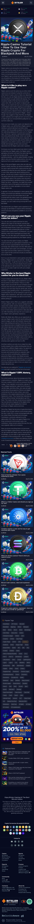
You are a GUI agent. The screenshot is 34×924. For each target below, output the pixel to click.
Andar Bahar (6, 624)
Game (17, 650)
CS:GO (14, 641)
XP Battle (21, 704)
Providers (5, 860)
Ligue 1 (10, 662)
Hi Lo (26, 653)
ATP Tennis (14, 624)
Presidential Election (8, 674)
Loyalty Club (22, 869)
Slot (10, 686)
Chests (17, 635)
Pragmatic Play (6, 671)
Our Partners (6, 881)
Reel (12, 680)
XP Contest (6, 707)
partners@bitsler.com (8, 889)
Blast (4, 629)
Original (28, 665)
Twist (10, 695)
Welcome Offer (23, 701)
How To (11, 656)
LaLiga (19, 659)
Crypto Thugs (6, 641)
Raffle (21, 677)
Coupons (5, 638)
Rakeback (5, 680)
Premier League (25, 671)
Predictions (16, 671)
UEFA (21, 695)
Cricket (12, 638)
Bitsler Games (6, 857)
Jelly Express (6, 659)
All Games (5, 855)
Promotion (24, 674)
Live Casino (5, 858)
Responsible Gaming (25, 892)
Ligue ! (4, 662)
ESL (23, 647)
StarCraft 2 (11, 689)
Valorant (15, 698)
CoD (22, 635)
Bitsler (19, 627)
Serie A (5, 686)
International (18, 656)
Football (5, 650)
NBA (13, 665)
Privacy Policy (23, 890)
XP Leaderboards (15, 707)
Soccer (20, 686)
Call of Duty (6, 632)
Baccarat (22, 624)
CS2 (19, 641)
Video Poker (27, 698)
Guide (20, 653)
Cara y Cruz (14, 632)
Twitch (16, 695)
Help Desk (5, 890)
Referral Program (24, 871)
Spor (26, 686)
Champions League (8, 635)
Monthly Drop (6, 665)
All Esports (5, 866)
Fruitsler (12, 650)
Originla (5, 668)
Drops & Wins (6, 647)
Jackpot (26, 656)
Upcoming (22, 858)
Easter (13, 647)
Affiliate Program (24, 872)
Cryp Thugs (19, 638)
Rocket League (7, 683)
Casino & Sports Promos (23, 866)
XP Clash (28, 704)
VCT (21, 698)
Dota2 (12, 644)
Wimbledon (6, 704)
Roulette (25, 683)
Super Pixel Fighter (7, 692)
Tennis (5, 695)
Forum (4, 880)
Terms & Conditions (24, 887)
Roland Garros (16, 683)
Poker (16, 668)
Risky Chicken (25, 680)
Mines (28, 662)
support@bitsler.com (8, 887)
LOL (16, 662)
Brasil (20, 629)
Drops (26, 644)
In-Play (21, 857)
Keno (13, 659)
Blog (3, 878)
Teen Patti (26, 692)
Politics (22, 668)
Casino (21, 632)
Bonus (9, 629)
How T (4, 656)
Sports (4, 689)
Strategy (19, 689)
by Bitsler (4, 56)
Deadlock (5, 644)
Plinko (11, 668)
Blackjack (26, 627)
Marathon (22, 662)
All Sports (21, 855)
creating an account (7, 438)
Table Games (18, 692)
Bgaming (13, 627)
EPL (19, 647)
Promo (17, 674)
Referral (17, 680)
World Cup (14, 704)
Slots (15, 686)
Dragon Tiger (19, 644)
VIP (4, 701)
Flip (28, 647)
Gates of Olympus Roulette (9, 653)
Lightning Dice (26, 659)
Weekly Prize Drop (11, 701)
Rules (20, 860)
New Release (20, 665)
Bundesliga (27, 629)
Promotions (6, 677)
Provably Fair (14, 677)
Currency (25, 641)
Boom (15, 629)
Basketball (5, 627)
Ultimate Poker (6, 698)
